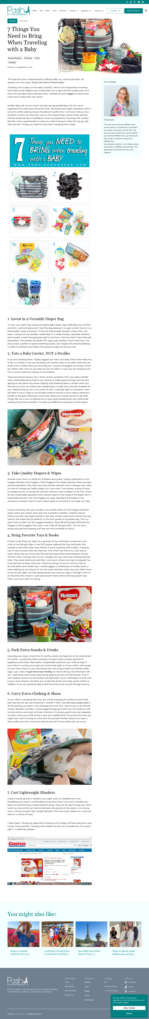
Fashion (34, 10)
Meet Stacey (69, 986)
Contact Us (69, 995)
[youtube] (139, 2)
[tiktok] (131, 2)
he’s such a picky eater (78, 702)
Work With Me (70, 991)
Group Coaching (111, 986)
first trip (15, 105)
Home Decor (63, 10)
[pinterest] (135, 2)
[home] (19, 10)
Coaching (73, 11)
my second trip (59, 105)
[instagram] (127, 2)
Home (67, 982)
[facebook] (143, 2)
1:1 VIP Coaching (111, 991)
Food (41, 10)
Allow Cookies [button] (129, 1008)
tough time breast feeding (39, 671)
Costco (63, 513)
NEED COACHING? (133, 11)
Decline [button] (129, 1013)
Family (47, 10)
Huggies (70, 93)
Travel (54, 10)
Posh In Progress (20, 1014)
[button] (74, 11)
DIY (106, 982)
